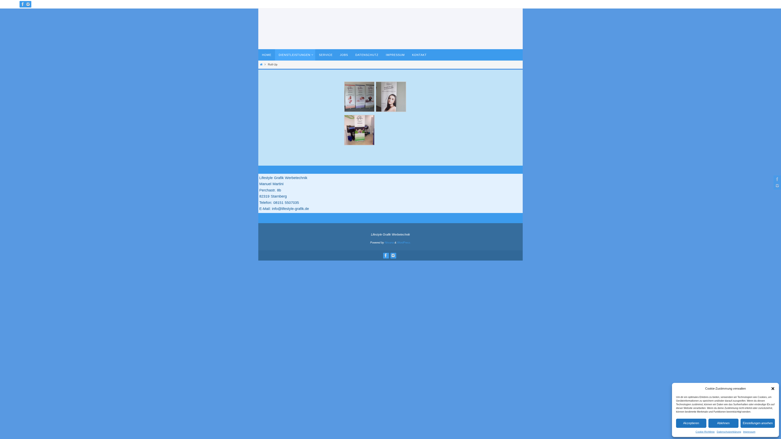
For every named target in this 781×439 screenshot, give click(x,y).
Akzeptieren (691, 423)
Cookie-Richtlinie (705, 431)
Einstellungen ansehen (758, 423)
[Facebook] (23, 4)
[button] (773, 389)
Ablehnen (723, 423)
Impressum (749, 431)
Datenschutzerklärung (729, 431)
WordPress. (404, 242)
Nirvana (389, 242)
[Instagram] (28, 4)
